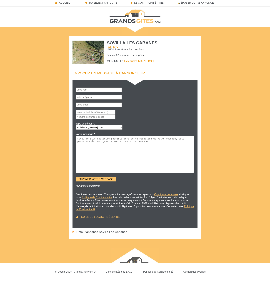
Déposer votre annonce (196, 2)
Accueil (64, 2)
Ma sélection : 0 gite (103, 2)
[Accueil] (135, 15)
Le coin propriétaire (149, 2)
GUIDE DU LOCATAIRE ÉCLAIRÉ (100, 217)
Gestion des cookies (194, 271)
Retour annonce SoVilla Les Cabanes (101, 232)
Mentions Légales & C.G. (119, 271)
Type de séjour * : (85, 123)
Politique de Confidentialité (158, 271)
